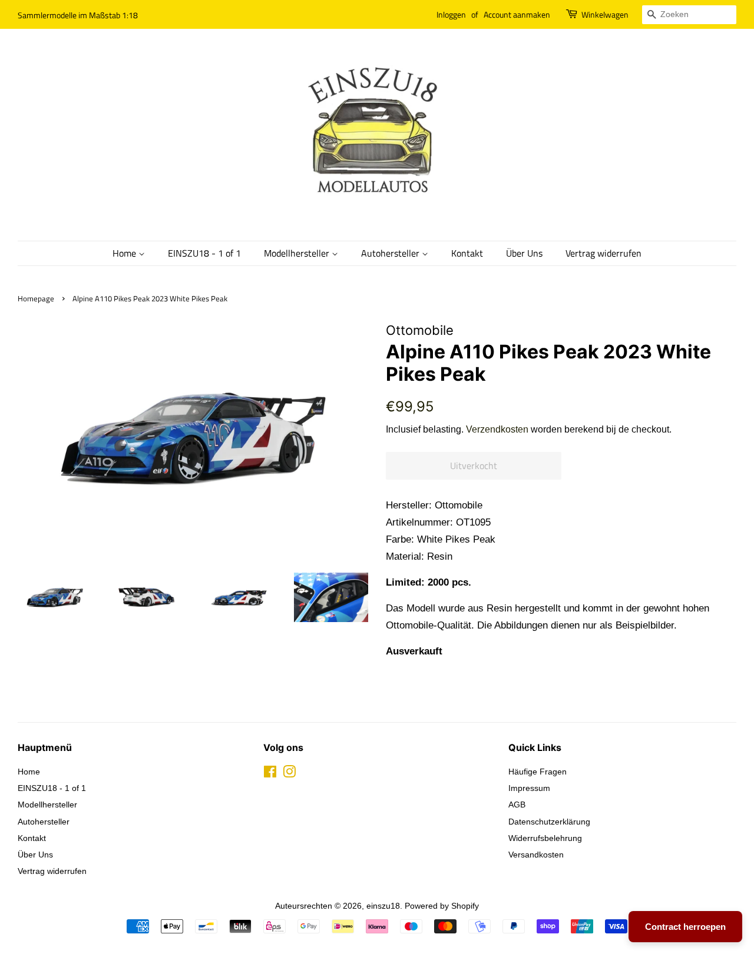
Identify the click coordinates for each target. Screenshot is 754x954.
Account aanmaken (517, 14)
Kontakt (467, 253)
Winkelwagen (605, 14)
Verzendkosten (497, 429)
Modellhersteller (298, 253)
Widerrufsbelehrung (545, 838)
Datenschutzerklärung (549, 821)
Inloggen (451, 14)
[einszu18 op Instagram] (289, 774)
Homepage (36, 298)
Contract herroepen (685, 927)
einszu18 (383, 905)
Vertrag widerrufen (603, 253)
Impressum (529, 788)
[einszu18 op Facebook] (270, 774)
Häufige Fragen (537, 771)
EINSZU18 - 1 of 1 (204, 253)
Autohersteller (391, 253)
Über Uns (524, 253)
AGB (516, 804)
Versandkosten (536, 854)
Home (125, 253)
